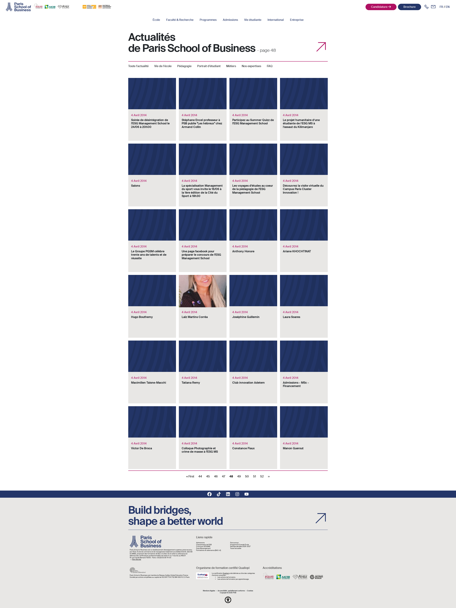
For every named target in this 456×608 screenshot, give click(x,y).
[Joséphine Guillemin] (253, 306)
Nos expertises (251, 66)
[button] (228, 600)
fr (441, 7)
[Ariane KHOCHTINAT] (304, 240)
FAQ (270, 66)
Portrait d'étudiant (209, 66)
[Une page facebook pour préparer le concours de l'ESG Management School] (203, 240)
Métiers (231, 66)
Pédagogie (184, 66)
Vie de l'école (163, 66)
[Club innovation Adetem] (253, 372)
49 (239, 476)
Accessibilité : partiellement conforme (231, 591)
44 (200, 476)
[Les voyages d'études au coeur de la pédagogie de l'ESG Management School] (253, 175)
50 (247, 476)
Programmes (208, 20)
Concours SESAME (203, 547)
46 (216, 476)
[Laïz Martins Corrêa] (203, 306)
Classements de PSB (204, 545)
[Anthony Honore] (253, 240)
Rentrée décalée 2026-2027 (240, 547)
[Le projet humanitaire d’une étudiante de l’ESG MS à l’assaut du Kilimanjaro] (304, 109)
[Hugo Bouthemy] (152, 306)
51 (254, 476)
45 (208, 476)
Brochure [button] (409, 7)
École (156, 20)
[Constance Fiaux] (253, 437)
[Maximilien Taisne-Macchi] (152, 372)
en (448, 7)
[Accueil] (18, 6)
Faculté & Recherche (179, 20)
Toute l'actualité (138, 66)
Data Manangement (203, 548)
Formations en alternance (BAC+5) (208, 550)
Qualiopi (226, 573)
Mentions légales (209, 591)
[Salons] (152, 175)
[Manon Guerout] (304, 437)
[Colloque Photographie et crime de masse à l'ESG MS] (203, 437)
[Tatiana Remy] (203, 372)
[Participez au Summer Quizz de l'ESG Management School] (253, 109)
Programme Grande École (239, 545)
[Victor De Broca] (152, 437)
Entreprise (297, 20)
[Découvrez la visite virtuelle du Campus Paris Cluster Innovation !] (304, 175)
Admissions (230, 20)
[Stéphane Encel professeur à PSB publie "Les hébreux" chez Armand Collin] (203, 109)
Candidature (379, 7)
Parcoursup (234, 543)
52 (262, 476)
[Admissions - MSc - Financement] (304, 372)
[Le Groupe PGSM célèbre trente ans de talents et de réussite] (152, 240)
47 (223, 476)
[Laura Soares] (304, 306)
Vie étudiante (252, 20)
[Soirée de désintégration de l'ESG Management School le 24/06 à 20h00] (152, 109)
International (276, 20)
